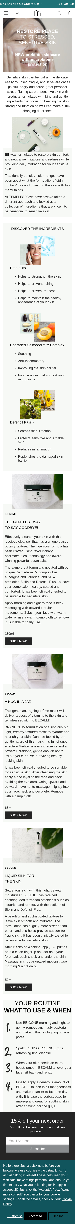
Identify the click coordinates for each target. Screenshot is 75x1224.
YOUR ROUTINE (37, 1007)
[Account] (59, 13)
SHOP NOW (18, 815)
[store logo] (37, 13)
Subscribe (37, 1149)
